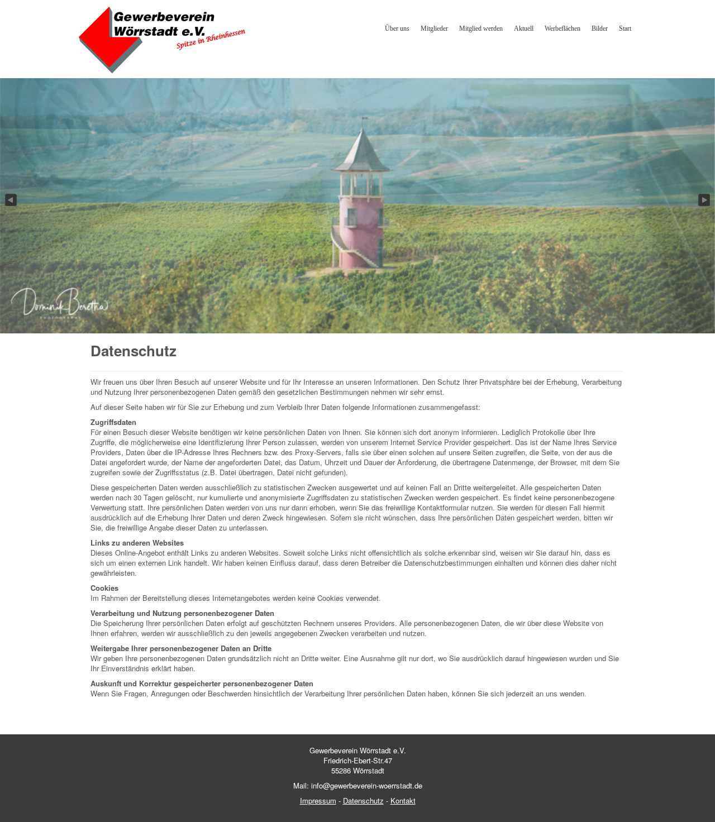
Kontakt (403, 800)
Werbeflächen (562, 28)
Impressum (318, 800)
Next (705, 200)
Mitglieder (434, 28)
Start (625, 28)
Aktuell (523, 28)
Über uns (397, 28)
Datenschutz (363, 800)
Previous (10, 200)
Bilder (600, 28)
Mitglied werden (481, 28)
